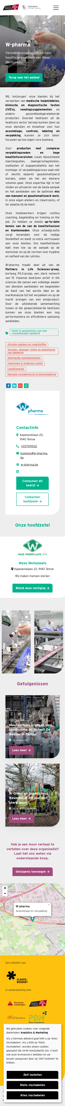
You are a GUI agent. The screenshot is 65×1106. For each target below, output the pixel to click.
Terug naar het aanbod (24, 77)
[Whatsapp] (26, 385)
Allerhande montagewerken (23, 357)
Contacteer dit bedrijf (32, 483)
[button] (32, 919)
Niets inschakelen (32, 1085)
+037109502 (29, 446)
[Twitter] (14, 385)
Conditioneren (15, 368)
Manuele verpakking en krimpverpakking (31, 374)
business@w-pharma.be (34, 455)
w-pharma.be (29, 464)
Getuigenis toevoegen (31, 871)
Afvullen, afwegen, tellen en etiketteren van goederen (31, 351)
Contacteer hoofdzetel (31, 499)
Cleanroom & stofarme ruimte (25, 363)
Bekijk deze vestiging (31, 588)
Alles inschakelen (32, 1095)
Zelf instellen (32, 1074)
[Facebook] (8, 385)
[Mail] (20, 385)
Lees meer (19, 750)
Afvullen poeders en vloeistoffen (26, 344)
